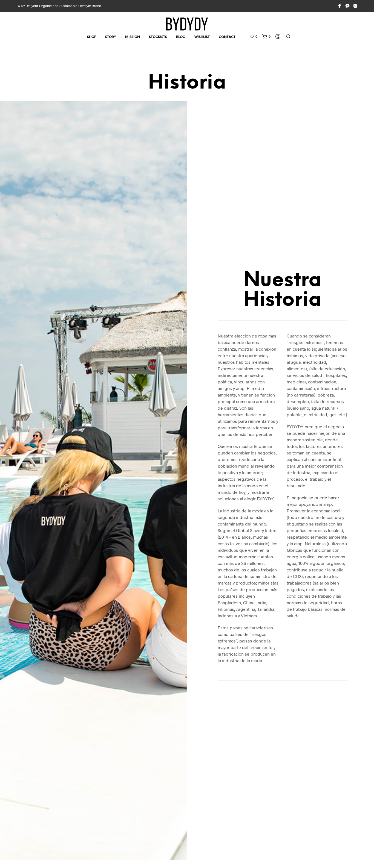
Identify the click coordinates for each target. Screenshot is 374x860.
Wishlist (202, 37)
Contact (227, 37)
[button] (253, 36)
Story (110, 37)
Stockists (158, 37)
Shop (91, 37)
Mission (132, 37)
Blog (180, 37)
